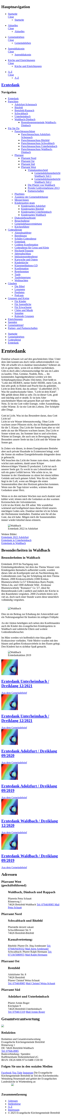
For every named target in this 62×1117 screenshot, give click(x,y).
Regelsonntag (22, 271)
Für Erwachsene (23, 307)
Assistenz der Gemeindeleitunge (31, 196)
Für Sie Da (13, 128)
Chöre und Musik (24, 310)
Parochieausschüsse (25, 131)
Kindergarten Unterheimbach (36, 211)
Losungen (20, 289)
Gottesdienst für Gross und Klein (32, 247)
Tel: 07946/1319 (16, 1011)
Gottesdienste (15, 229)
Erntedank (10, 85)
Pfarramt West (28, 167)
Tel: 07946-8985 (10, 1051)
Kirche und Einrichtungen (21, 60)
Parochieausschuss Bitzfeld (35, 140)
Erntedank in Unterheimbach (16, 540)
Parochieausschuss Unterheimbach (39, 146)
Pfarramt (19, 155)
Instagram (28, 1072)
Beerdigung (21, 235)
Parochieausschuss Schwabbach (38, 143)
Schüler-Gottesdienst (25, 238)
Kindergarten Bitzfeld (32, 208)
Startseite (12, 13)
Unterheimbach (23, 116)
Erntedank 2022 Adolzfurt (15, 537)
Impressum (13, 1109)
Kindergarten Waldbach (33, 214)
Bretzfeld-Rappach (24, 110)
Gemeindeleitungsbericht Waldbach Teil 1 (47, 174)
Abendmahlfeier (23, 232)
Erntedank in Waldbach (13, 543)
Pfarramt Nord (28, 158)
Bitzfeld (19, 107)
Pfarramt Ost (27, 161)
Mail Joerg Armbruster (37, 948)
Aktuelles (13, 25)
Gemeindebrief (15, 325)
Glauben (12, 283)
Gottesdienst (14, 339)
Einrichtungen (15, 319)
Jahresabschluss (23, 253)
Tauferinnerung (23, 277)
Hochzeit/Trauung (24, 250)
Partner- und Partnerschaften (23, 328)
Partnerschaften (36, 191)
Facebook (6, 1072)
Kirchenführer (22, 226)
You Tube (17, 1072)
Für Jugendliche (23, 304)
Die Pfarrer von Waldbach (41, 185)
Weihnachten (21, 280)
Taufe (18, 274)
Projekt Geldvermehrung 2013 (44, 188)
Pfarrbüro (19, 194)
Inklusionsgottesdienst (26, 256)
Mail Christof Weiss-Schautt (40, 983)
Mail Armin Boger (35, 1011)
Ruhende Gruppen (24, 316)
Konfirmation (22, 268)
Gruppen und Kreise (18, 298)
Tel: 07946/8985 (46, 904)
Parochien (13, 101)
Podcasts (19, 295)
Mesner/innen (22, 199)
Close (11, 16)
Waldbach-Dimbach (25, 119)
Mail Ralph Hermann (36, 954)
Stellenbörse (14, 1103)
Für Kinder (20, 301)
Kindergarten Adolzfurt (33, 205)
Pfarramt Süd (28, 164)
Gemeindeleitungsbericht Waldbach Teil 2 (47, 180)
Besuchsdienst (22, 220)
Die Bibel (20, 286)
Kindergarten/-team (25, 202)
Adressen (13, 1100)
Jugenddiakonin (16, 48)
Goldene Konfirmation (26, 244)
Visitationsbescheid (38, 170)
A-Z (10, 71)
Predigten (19, 292)
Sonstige (19, 313)
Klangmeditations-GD (26, 265)
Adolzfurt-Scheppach (26, 104)
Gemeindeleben (16, 37)
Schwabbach (21, 113)
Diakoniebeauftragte (25, 217)
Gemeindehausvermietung (28, 223)
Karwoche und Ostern (26, 259)
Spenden (12, 322)
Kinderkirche (21, 262)
